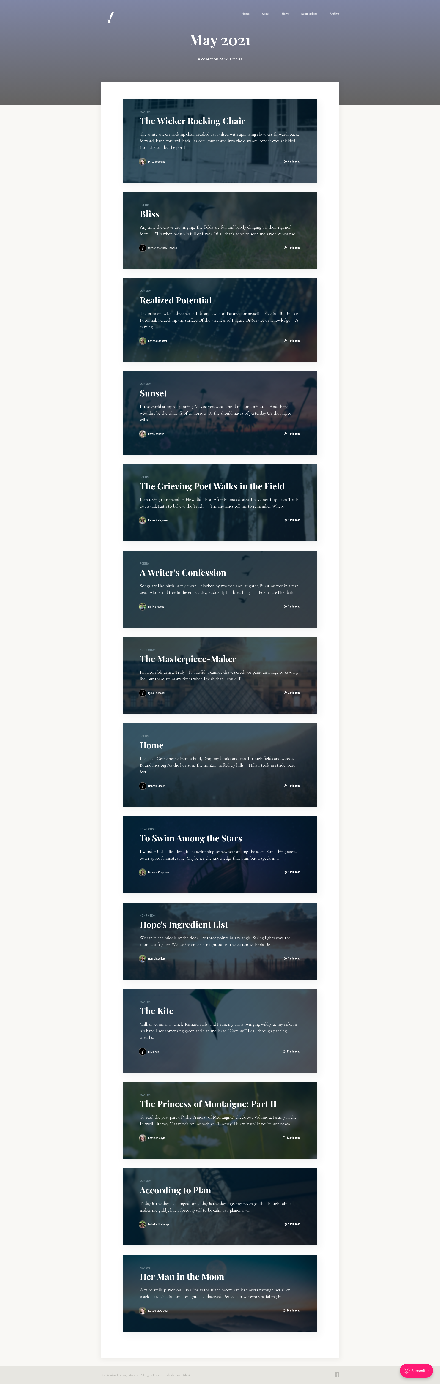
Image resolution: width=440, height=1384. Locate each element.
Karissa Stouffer (157, 341)
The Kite (156, 1010)
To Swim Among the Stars (191, 838)
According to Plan (175, 1190)
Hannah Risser (156, 786)
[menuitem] (246, 14)
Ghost (186, 1375)
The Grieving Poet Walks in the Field (212, 486)
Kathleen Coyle (156, 1138)
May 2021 (145, 112)
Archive (334, 14)
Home (246, 14)
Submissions (309, 14)
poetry (144, 205)
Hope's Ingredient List (184, 924)
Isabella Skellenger (159, 1224)
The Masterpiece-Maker (188, 658)
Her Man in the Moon (182, 1276)
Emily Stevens (156, 606)
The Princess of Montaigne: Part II (208, 1103)
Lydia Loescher (156, 693)
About (266, 14)
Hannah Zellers (156, 958)
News (285, 14)
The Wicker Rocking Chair (192, 120)
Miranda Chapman (158, 872)
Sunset (153, 393)
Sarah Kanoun (156, 434)
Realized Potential (176, 300)
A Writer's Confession (183, 572)
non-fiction (148, 650)
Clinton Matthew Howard (162, 248)
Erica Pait (153, 1051)
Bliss (150, 213)
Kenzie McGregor (158, 1310)
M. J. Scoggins (156, 161)
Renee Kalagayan (158, 520)
